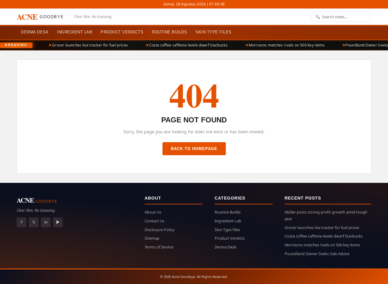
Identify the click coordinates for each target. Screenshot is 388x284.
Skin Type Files (214, 32)
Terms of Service (159, 247)
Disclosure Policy (159, 229)
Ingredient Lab (74, 32)
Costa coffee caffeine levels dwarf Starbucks (186, 45)
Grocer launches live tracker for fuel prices (88, 45)
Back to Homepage (194, 148)
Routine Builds (169, 32)
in (46, 222)
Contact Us (154, 221)
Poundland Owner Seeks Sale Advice (317, 253)
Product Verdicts (122, 32)
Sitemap (152, 238)
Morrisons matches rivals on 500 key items (285, 45)
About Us (153, 212)
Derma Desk (34, 32)
